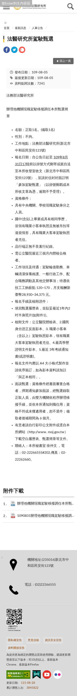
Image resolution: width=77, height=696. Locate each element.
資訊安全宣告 (53, 640)
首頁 (6, 28)
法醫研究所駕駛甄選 (30, 39)
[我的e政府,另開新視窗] (37, 675)
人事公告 (37, 28)
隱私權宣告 (15, 640)
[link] (6, 51)
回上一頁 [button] (65, 61)
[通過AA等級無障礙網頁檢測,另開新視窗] (18, 675)
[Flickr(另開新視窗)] (57, 675)
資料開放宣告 (16, 648)
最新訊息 (20, 28)
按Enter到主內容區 (16, 3)
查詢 (70, 6)
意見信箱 (33, 640)
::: (5, 22)
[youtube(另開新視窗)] (47, 675)
